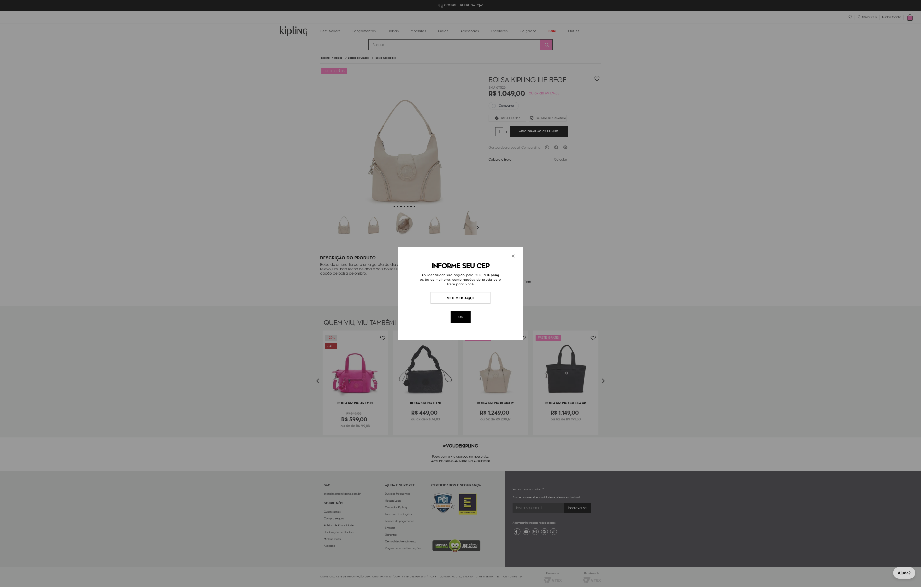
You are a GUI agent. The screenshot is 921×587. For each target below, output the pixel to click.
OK (460, 317)
